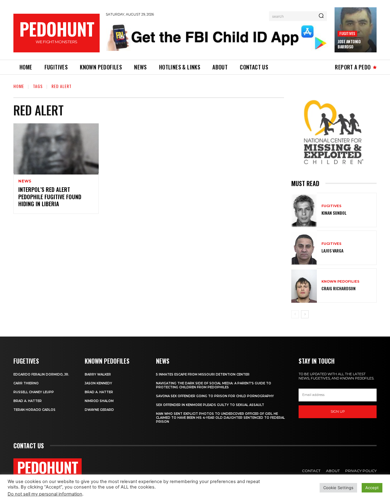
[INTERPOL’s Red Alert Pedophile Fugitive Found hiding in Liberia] (56, 149)
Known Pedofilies (340, 281)
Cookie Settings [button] (338, 487)
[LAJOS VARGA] (304, 248)
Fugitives (347, 33)
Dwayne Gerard (99, 410)
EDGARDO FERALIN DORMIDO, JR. (41, 374)
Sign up (338, 411)
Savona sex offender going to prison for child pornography (215, 396)
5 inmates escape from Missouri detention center (203, 374)
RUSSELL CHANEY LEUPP (33, 392)
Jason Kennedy (98, 383)
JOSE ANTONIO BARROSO (349, 44)
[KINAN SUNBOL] (304, 210)
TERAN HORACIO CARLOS (34, 410)
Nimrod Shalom (99, 401)
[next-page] (305, 314)
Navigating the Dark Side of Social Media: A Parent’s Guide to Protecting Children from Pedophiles (213, 385)
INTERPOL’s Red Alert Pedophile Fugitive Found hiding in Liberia (49, 196)
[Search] (321, 16)
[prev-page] (295, 314)
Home (18, 86)
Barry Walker (98, 374)
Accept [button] (372, 487)
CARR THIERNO (26, 383)
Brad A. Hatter (27, 401)
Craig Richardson (338, 288)
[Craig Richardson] (304, 286)
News (24, 181)
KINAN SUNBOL (333, 213)
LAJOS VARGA (332, 250)
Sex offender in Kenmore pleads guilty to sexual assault (210, 405)
